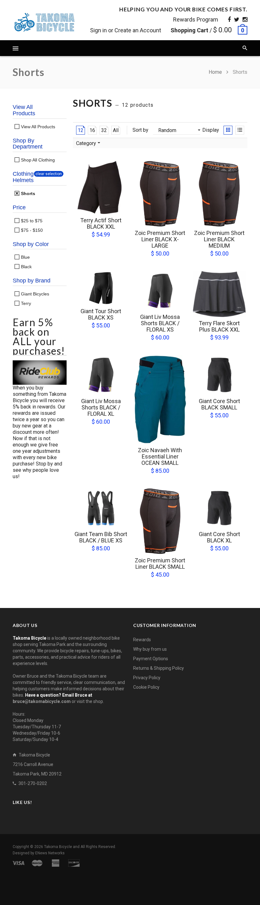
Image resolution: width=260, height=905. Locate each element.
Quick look (122, 208)
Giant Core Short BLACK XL (219, 537)
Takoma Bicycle (58, 847)
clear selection (49, 174)
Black (26, 266)
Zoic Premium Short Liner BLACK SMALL (160, 563)
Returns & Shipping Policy (158, 668)
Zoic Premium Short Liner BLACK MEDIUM (219, 239)
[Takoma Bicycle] (44, 22)
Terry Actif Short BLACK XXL (100, 223)
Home (216, 72)
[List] (239, 130)
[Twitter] (236, 19)
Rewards (142, 639)
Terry (25, 303)
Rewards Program (195, 19)
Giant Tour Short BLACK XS (101, 314)
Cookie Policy (146, 687)
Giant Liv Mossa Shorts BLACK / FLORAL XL (101, 407)
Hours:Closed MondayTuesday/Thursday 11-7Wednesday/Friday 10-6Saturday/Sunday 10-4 (37, 727)
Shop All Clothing (37, 159)
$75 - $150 (31, 230)
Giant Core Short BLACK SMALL (219, 404)
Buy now (103, 209)
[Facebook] (229, 19)
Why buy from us (150, 649)
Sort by (140, 130)
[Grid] (228, 130)
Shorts (27, 193)
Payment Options (150, 658)
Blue (25, 257)
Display (210, 130)
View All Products (37, 126)
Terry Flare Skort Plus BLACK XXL (219, 326)
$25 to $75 (31, 220)
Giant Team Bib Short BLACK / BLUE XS (101, 537)
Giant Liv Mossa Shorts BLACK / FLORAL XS (160, 323)
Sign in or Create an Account (125, 30)
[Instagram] (245, 19)
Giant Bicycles (34, 293)
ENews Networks (50, 853)
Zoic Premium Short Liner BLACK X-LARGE (160, 239)
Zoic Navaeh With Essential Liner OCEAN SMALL (160, 456)
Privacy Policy (146, 677)
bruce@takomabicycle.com (42, 701)
